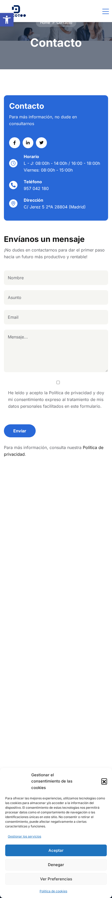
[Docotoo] (16, 11)
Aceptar (56, 850)
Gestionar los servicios (24, 836)
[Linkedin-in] (28, 142)
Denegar (56, 864)
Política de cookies (53, 891)
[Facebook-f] (14, 142)
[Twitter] (41, 142)
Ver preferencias (56, 878)
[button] (7, 19)
